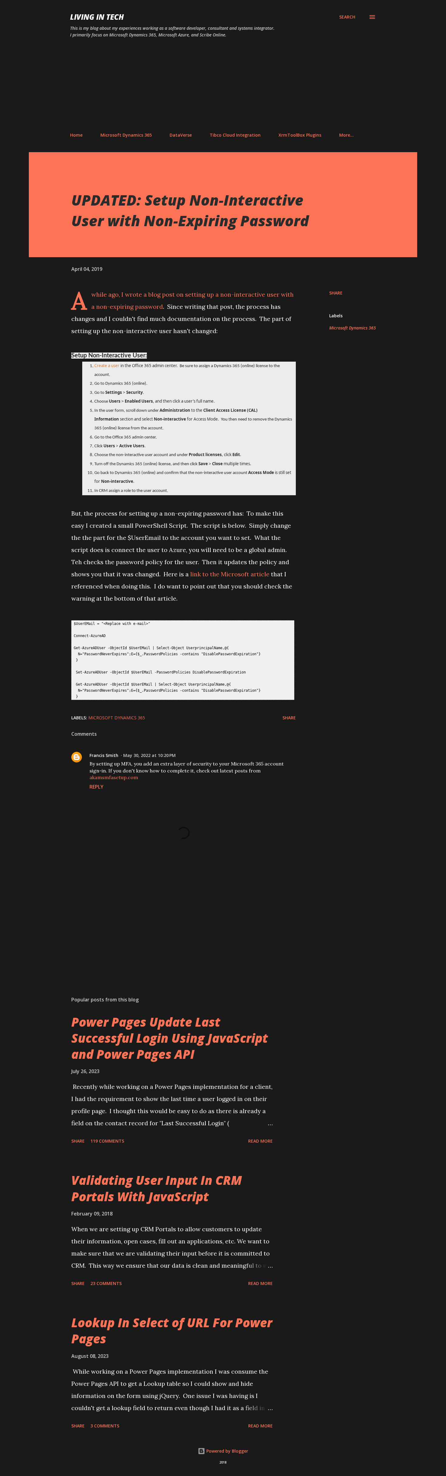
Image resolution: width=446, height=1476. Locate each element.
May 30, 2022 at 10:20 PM (149, 755)
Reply (96, 786)
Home (76, 135)
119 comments (107, 1141)
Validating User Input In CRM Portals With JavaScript (156, 1188)
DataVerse (181, 135)
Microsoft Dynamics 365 (126, 135)
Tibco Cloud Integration (235, 135)
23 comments (106, 1283)
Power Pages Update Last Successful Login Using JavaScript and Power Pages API (169, 1038)
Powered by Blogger (226, 1451)
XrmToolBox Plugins (300, 135)
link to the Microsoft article (229, 574)
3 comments (104, 1426)
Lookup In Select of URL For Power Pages (171, 1330)
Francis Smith (104, 755)
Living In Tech (97, 17)
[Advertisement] (223, 85)
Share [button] (336, 293)
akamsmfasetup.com (114, 777)
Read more (260, 1141)
